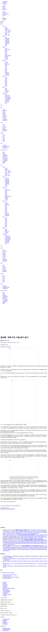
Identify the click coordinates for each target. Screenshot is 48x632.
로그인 (4, 8)
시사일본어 (5, 159)
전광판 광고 (5, 585)
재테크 (4, 113)
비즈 (1, 107)
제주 (6, 85)
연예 (1, 122)
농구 (4, 138)
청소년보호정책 (6, 591)
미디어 (6, 62)
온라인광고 (5, 584)
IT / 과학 (4, 115)
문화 (4, 60)
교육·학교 (7, 43)
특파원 (6, 56)
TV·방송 (4, 127)
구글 (4, 11)
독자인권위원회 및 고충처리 (9, 588)
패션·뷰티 (7, 73)
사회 (4, 36)
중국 (6, 50)
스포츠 (1, 132)
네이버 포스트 (6, 13)
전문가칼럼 (7, 99)
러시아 (6, 57)
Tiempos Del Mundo (6, 629)
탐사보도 (5, 18)
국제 (4, 46)
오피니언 (5, 93)
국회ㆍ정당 (7, 29)
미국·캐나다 (7, 49)
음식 (6, 71)
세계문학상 (5, 620)
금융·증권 (5, 110)
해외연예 (5, 130)
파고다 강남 (5, 158)
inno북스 (4, 154)
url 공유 (6, 344)
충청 (6, 82)
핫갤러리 (5, 145)
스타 (4, 125)
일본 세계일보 (6, 630)
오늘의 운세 (5, 155)
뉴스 (1, 24)
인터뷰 (6, 91)
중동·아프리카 (8, 55)
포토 (1, 143)
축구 (4, 137)
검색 (1, 22)
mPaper (4, 161)
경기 (6, 79)
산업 (4, 257)
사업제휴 (5, 587)
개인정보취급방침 (6, 590)
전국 (4, 76)
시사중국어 (5, 160)
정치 (4, 26)
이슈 (1, 105)
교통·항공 (7, 42)
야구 (4, 136)
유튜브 (4, 15)
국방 (6, 33)
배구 (4, 139)
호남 (6, 84)
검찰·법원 (7, 38)
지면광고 (5, 583)
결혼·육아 (7, 74)
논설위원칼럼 (8, 98)
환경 (4, 152)
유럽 (6, 54)
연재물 (4, 19)
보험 (4, 111)
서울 (6, 78)
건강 (6, 67)
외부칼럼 (7, 100)
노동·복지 (7, 39)
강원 (6, 81)
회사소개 (5, 582)
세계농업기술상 (6, 619)
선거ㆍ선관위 (8, 31)
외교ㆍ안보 (7, 32)
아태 (6, 53)
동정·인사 (7, 90)
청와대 (6, 28)
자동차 (4, 117)
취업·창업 (5, 120)
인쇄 (1, 344)
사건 (6, 44)
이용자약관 (5, 593)
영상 (1, 149)
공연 (6, 65)
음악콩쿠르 (5, 622)
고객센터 (5, 595)
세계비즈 (5, 2)
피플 (4, 87)
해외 (6, 45)
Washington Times (6, 628)
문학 (6, 70)
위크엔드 (7, 72)
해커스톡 (5, 156)
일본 (6, 51)
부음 (6, 89)
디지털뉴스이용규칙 (7, 594)
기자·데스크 (7, 96)
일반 (6, 27)
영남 (6, 83)
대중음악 (5, 129)
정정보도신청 (5, 589)
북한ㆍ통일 (7, 34)
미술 (6, 66)
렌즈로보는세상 (6, 146)
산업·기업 (5, 116)
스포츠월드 (5, 1)
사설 (6, 94)
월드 (6, 102)
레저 (6, 68)
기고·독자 (7, 101)
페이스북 (5, 12)
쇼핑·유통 (5, 119)
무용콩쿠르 (5, 624)
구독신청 (5, 3)
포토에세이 (5, 147)
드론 (4, 153)
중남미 (6, 59)
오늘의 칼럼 (7, 95)
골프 (4, 141)
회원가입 (5, 9)
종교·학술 (7, 204)
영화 (4, 128)
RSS (4, 7)
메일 (3, 344)
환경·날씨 (7, 40)
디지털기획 (6, 340)
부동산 (4, 114)
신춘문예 (5, 621)
